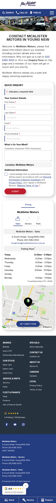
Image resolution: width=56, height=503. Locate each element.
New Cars (7, 365)
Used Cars (7, 373)
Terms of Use (36, 389)
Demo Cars (8, 369)
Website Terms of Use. (28, 185)
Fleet (5, 396)
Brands (6, 347)
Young (28, 204)
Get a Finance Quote (12, 404)
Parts (5, 387)
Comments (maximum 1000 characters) (22, 148)
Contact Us (35, 356)
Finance (6, 400)
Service (6, 382)
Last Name (10, 112)
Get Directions (28, 324)
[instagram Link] (23, 424)
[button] (14, 490)
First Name (10, 102)
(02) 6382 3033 (31, 240)
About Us (34, 366)
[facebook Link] (6, 424)
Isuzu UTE (7, 351)
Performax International (13, 355)
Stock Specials (36, 347)
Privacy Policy (15, 182)
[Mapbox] (10, 325)
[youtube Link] (15, 424)
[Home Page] (28, 4)
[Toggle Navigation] (52, 12)
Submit (15, 191)
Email (7, 123)
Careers (33, 376)
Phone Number (12, 134)
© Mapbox (47, 327)
